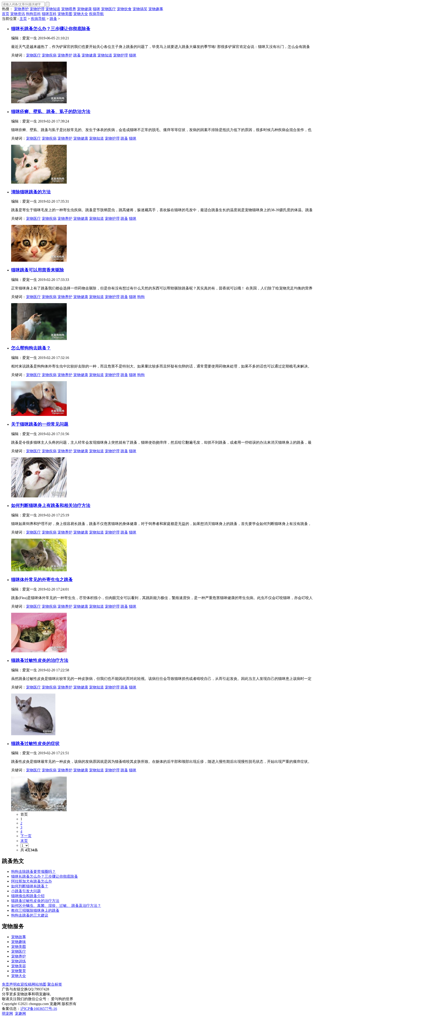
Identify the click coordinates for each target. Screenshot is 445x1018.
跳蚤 (53, 19)
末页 (24, 841)
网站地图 (39, 984)
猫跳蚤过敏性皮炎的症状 (35, 743)
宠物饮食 (124, 9)
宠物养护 (21, 9)
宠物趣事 (155, 9)
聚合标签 (54, 984)
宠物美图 (64, 14)
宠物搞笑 (140, 9)
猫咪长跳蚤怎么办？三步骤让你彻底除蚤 (44, 876)
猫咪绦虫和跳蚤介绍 (27, 896)
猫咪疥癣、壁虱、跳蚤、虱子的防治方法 (50, 111)
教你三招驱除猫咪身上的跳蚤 (35, 910)
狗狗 (141, 297)
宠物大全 (80, 14)
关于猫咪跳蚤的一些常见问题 (39, 424)
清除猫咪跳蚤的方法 (31, 191)
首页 (5, 14)
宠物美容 (18, 966)
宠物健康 (84, 9)
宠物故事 (18, 937)
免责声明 (9, 984)
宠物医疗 (108, 9)
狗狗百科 (33, 14)
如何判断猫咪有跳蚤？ (29, 886)
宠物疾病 (49, 55)
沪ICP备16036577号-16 (38, 1009)
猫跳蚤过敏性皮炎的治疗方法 (39, 660)
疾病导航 (96, 14)
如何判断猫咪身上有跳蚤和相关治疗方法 (50, 505)
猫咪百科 (49, 14)
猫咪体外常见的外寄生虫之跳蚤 (42, 579)
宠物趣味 (18, 942)
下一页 (26, 836)
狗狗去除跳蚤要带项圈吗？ (33, 871)
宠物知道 (52, 9)
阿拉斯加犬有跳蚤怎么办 (31, 881)
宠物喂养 (68, 9)
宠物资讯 (17, 14)
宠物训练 (18, 961)
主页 (23, 19)
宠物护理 (37, 9)
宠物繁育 (18, 971)
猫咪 (96, 9)
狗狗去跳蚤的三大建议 (29, 915)
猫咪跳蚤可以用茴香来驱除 (37, 269)
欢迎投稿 (24, 984)
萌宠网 (7, 1013)
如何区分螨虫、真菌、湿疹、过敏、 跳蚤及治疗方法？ (56, 906)
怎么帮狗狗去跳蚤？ (31, 348)
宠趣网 (20, 1013)
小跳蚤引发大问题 (26, 891)
